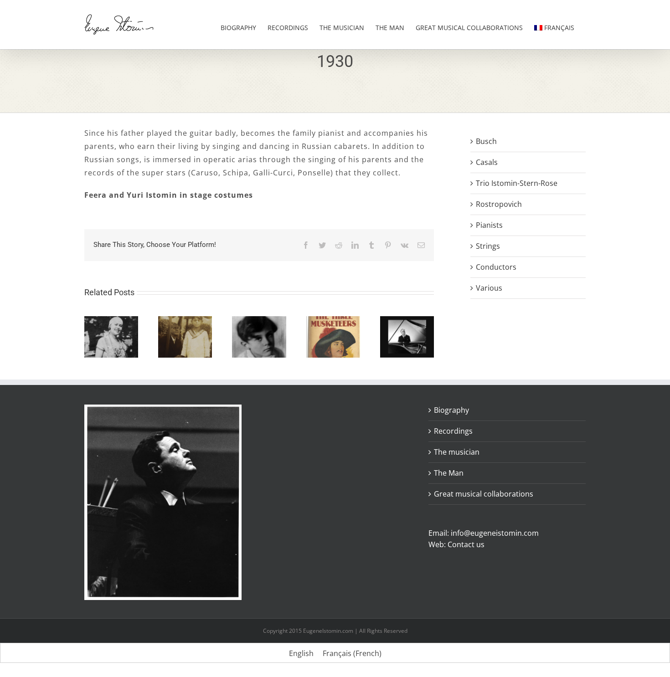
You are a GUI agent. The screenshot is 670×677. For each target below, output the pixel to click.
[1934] (259, 321)
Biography (451, 410)
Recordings (453, 431)
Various (489, 288)
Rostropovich (499, 204)
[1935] (333, 321)
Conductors (496, 267)
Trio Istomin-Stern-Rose (516, 183)
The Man (449, 473)
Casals (487, 162)
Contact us (466, 544)
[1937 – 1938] (407, 321)
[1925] (111, 321)
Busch (486, 141)
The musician (456, 452)
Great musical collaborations (483, 494)
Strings (488, 246)
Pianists (489, 225)
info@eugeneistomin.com (495, 533)
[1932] (185, 321)
